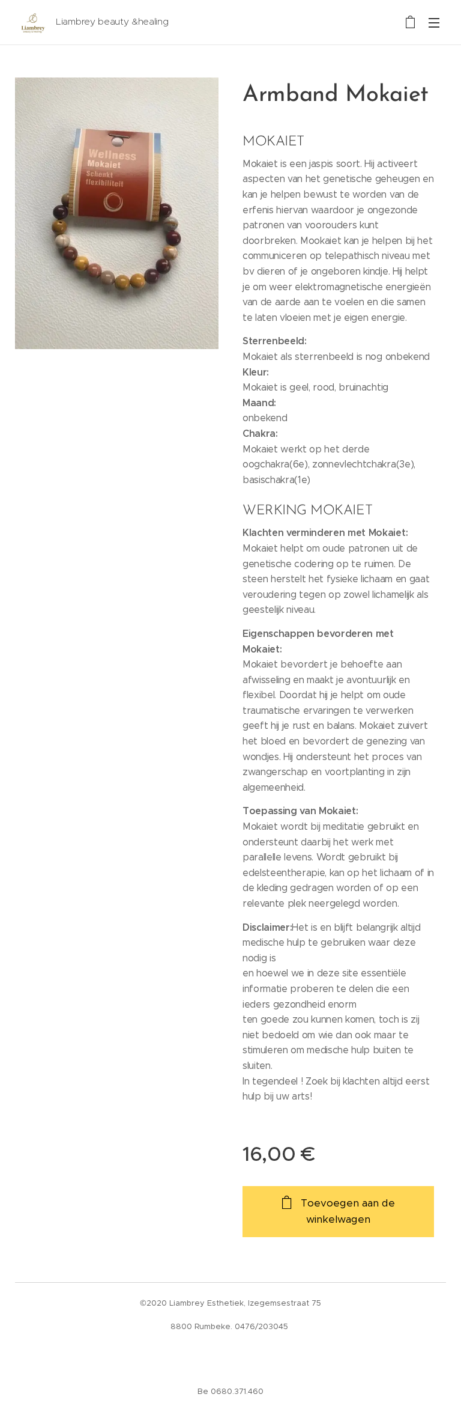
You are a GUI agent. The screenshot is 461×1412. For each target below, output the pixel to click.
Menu (434, 22)
